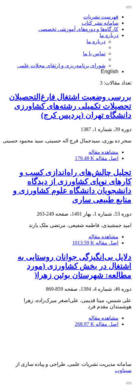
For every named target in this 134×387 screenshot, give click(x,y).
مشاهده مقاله (103, 152)
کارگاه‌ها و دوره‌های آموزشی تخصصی (78, 29)
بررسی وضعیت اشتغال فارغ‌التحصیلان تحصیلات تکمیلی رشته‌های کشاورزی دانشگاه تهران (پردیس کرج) (70, 106)
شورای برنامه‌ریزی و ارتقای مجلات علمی (61, 65)
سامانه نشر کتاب (100, 23)
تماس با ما (94, 53)
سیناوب (123, 370)
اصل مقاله (96, 158)
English (109, 71)
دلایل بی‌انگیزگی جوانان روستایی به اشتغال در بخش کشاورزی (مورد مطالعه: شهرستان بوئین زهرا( (74, 266)
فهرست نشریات (100, 17)
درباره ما (109, 35)
